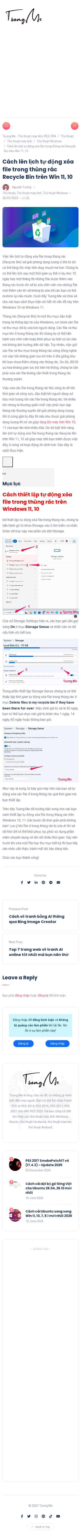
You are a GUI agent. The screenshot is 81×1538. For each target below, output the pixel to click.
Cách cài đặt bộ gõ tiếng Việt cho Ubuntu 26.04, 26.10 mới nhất (49, 1188)
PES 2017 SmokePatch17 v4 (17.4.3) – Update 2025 (47, 1162)
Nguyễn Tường (21, 187)
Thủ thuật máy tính (29, 193)
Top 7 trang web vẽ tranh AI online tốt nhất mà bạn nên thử (39, 952)
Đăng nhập (57, 1043)
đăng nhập (22, 995)
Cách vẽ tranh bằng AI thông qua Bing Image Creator (36, 919)
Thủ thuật (8, 193)
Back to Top (43, 1526)
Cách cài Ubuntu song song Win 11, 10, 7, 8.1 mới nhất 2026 (49, 1213)
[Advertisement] (40, 67)
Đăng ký (23, 1043)
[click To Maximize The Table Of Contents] (7, 462)
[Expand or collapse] (4, 473)
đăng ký (43, 995)
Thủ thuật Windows (55, 193)
